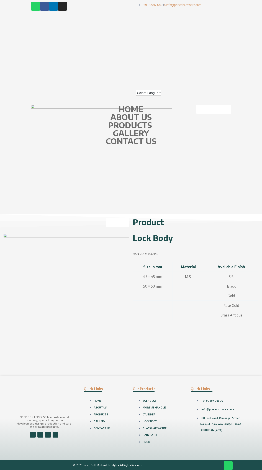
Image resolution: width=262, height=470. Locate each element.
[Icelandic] (203, 45)
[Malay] (221, 56)
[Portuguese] (203, 68)
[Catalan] (214, 21)
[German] (224, 33)
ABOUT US (131, 117)
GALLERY (131, 133)
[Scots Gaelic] (217, 74)
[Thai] (221, 80)
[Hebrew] (217, 39)
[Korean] (210, 51)
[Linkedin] (53, 6)
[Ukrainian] (228, 80)
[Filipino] (203, 33)
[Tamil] (214, 80)
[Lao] (221, 51)
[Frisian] (214, 33)
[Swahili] (203, 80)
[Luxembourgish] (207, 56)
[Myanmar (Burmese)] (210, 63)
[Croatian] (207, 27)
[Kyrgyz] (217, 51)
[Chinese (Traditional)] (228, 21)
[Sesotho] (224, 68)
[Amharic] (210, 15)
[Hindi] (221, 39)
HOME (131, 109)
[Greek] (228, 33)
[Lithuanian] (203, 56)
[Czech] (210, 27)
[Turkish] (224, 80)
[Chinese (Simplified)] (224, 21)
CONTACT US (131, 141)
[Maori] (228, 56)
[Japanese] (221, 45)
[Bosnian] (207, 21)
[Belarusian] (228, 15)
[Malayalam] (217, 56)
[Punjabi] (207, 68)
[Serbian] (217, 68)
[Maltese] (224, 56)
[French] (210, 33)
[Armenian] (217, 15)
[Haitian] (207, 39)
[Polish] (228, 63)
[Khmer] (207, 51)
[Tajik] (210, 80)
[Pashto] (221, 63)
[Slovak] (207, 74)
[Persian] (224, 63)
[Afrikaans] (203, 15)
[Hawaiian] (214, 39)
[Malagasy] (214, 56)
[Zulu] (228, 86)
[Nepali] (214, 63)
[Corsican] (203, 27)
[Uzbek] (207, 86)
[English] (221, 27)
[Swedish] (207, 80)
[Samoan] (214, 74)
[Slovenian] (210, 74)
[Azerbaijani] (221, 15)
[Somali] (221, 74)
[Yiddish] (221, 86)
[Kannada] (228, 45)
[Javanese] (224, 45)
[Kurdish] (214, 51)
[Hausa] (210, 39)
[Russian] (214, 68)
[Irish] (214, 45)
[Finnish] (207, 33)
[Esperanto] (224, 27)
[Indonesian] (210, 45)
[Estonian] (228, 27)
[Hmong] (224, 39)
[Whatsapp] (35, 6)
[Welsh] (214, 86)
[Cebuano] (217, 21)
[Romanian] (210, 68)
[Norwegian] (217, 63)
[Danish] (214, 27)
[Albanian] (207, 15)
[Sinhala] (203, 74)
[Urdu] (203, 86)
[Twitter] (55, 435)
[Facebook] (44, 6)
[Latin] (224, 51)
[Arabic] (214, 15)
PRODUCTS (130, 125)
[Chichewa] (221, 21)
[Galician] (217, 33)
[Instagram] (62, 6)
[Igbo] (207, 45)
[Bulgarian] (210, 21)
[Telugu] (217, 80)
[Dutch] (217, 27)
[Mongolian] (207, 63)
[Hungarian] (228, 39)
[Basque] (224, 15)
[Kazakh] (203, 51)
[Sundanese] (228, 74)
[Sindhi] (228, 68)
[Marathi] (203, 63)
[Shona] (221, 68)
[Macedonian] (210, 56)
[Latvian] (228, 51)
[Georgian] (221, 33)
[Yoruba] (224, 86)
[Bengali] (203, 21)
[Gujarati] (203, 39)
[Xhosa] (217, 86)
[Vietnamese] (210, 86)
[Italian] (217, 45)
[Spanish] (224, 74)
